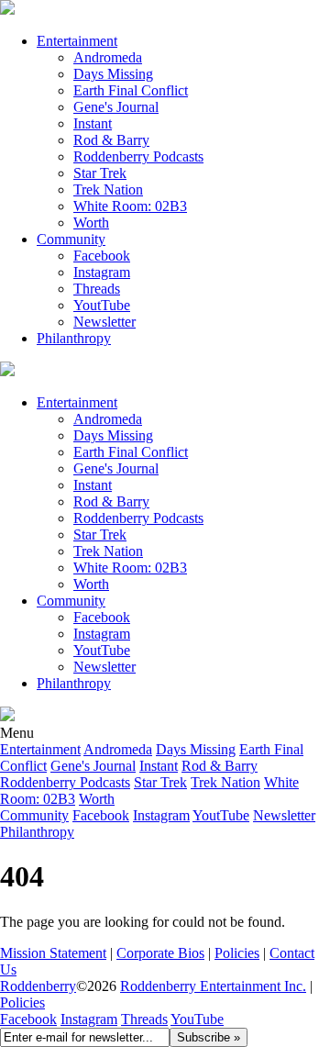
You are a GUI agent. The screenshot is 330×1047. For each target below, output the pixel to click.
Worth (91, 222)
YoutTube (101, 305)
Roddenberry (38, 986)
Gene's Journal (116, 107)
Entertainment (77, 41)
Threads (96, 288)
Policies (236, 953)
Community (71, 239)
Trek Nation (108, 189)
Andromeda (107, 57)
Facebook (101, 255)
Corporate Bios (160, 953)
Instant (92, 123)
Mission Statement (53, 953)
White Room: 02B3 (130, 206)
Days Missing (113, 74)
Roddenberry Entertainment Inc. (213, 986)
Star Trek (99, 173)
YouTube (197, 1019)
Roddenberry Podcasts (138, 156)
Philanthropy (74, 338)
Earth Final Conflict (130, 90)
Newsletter (104, 321)
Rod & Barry (111, 140)
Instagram (101, 272)
